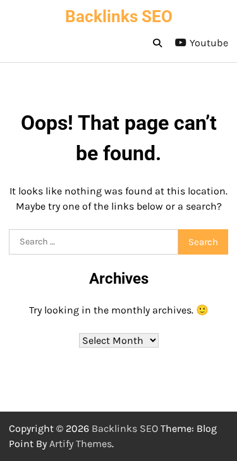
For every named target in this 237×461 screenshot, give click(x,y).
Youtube (209, 43)
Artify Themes (80, 444)
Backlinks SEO (119, 16)
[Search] (157, 43)
